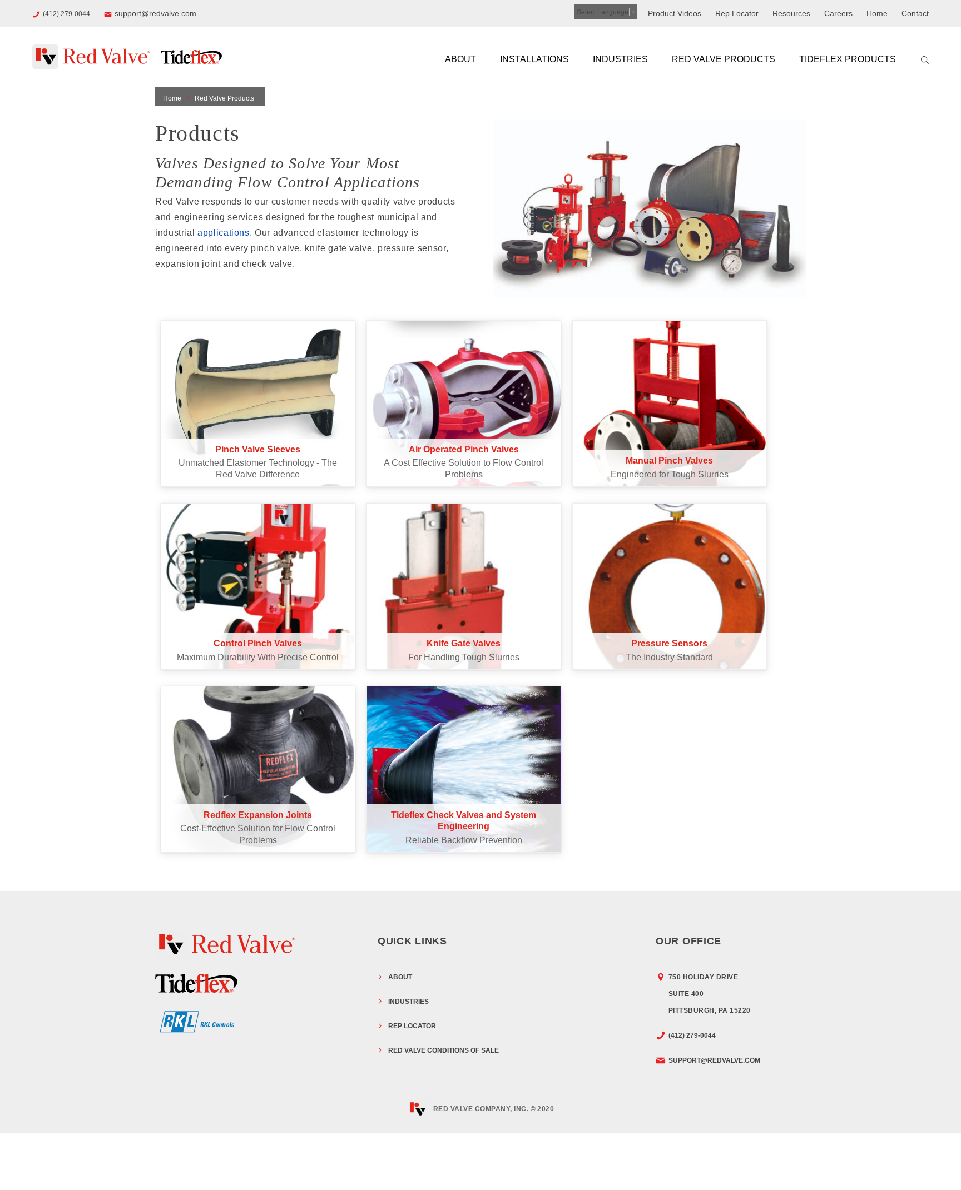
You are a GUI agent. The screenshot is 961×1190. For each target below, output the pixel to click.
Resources (791, 13)
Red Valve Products (723, 59)
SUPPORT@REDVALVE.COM (714, 1060)
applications (223, 232)
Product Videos (674, 13)
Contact (915, 13)
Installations (534, 59)
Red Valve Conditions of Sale (443, 1050)
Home (877, 13)
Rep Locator (737, 13)
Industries (620, 59)
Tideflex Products (847, 59)
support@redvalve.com (155, 13)
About (460, 59)
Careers (838, 13)
